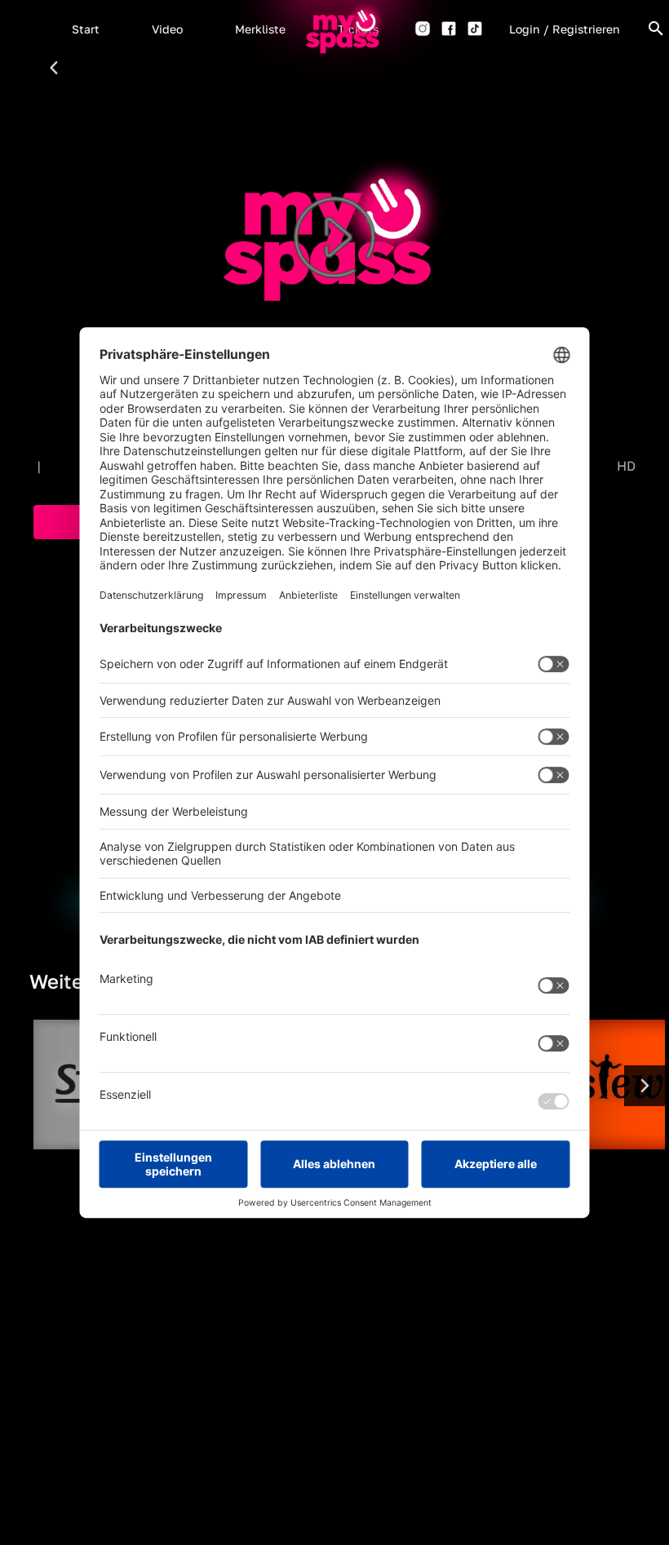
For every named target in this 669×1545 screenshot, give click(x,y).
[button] (86, 28)
